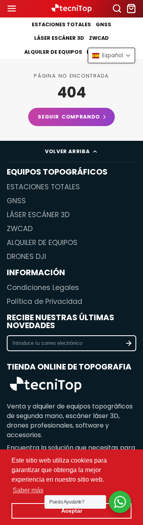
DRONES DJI (26, 256)
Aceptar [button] (71, 511)
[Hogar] (71, 9)
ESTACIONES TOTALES (61, 24)
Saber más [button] (28, 490)
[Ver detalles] (45, 385)
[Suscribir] (128, 343)
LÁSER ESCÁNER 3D (59, 38)
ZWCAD (99, 38)
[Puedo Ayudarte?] (120, 502)
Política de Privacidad (44, 301)
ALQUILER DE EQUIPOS (53, 52)
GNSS (103, 24)
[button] (111, 55)
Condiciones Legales (43, 287)
